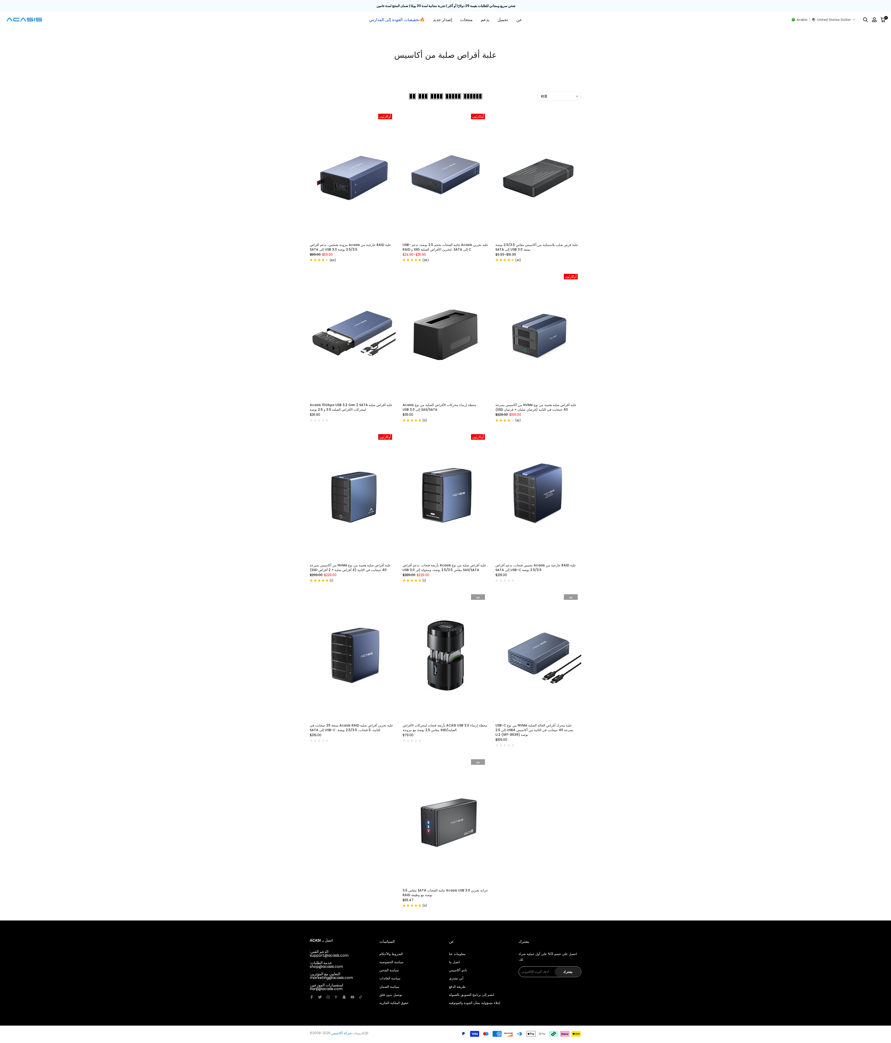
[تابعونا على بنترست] (336, 997)
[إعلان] (445, 6)
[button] (823, 19)
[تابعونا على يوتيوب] (352, 997)
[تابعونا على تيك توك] (360, 997)
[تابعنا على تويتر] (320, 997)
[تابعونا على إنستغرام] (328, 997)
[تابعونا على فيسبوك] (311, 997)
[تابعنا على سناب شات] (344, 997)
